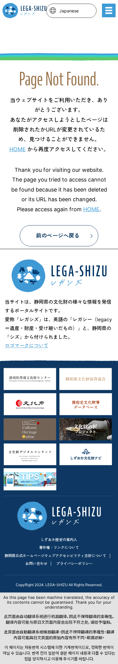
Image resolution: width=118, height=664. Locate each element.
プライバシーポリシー (74, 563)
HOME (17, 149)
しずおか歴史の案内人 (59, 539)
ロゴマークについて (26, 345)
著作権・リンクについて (59, 547)
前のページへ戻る (58, 235)
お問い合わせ (36, 563)
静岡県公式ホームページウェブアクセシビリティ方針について (55, 555)
